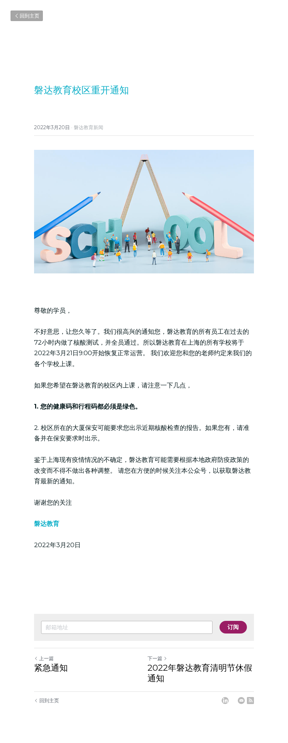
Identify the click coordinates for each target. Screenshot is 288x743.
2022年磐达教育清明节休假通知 (200, 673)
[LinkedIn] (225, 700)
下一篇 (155, 658)
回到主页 (29, 16)
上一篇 (46, 658)
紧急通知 (51, 668)
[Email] (241, 700)
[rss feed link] (250, 700)
